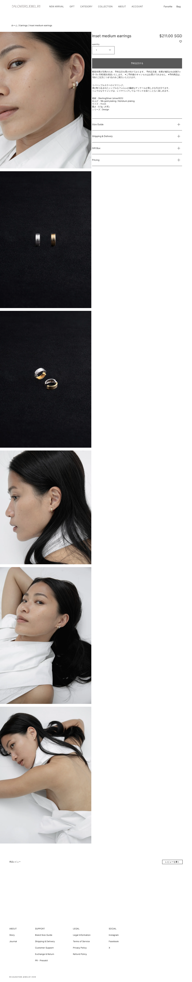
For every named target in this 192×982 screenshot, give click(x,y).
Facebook (114, 941)
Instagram (114, 935)
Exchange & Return (44, 954)
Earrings (23, 25)
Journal (13, 941)
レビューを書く (172, 862)
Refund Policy (80, 954)
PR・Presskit (41, 960)
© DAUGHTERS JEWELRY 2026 (22, 977)
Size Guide (98, 124)
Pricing (95, 160)
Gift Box (96, 148)
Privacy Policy (80, 947)
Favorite (168, 6)
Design (105, 109)
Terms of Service (81, 941)
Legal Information (82, 935)
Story (12, 935)
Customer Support (44, 947)
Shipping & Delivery (102, 136)
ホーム (14, 25)
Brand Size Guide (43, 935)
